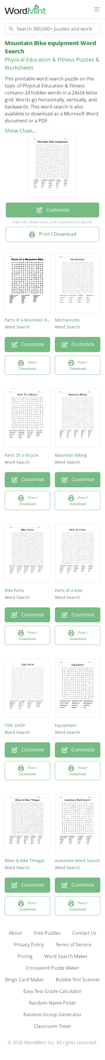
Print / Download (57, 234)
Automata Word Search (77, 860)
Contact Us (84, 933)
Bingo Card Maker (24, 979)
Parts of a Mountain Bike (28, 320)
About (15, 933)
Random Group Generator (52, 1014)
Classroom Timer (52, 1026)
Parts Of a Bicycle (21, 455)
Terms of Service (73, 944)
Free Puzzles (47, 933)
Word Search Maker (66, 956)
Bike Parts (14, 590)
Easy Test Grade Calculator (52, 991)
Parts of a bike (69, 590)
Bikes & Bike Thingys (25, 860)
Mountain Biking (71, 455)
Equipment (65, 725)
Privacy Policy (29, 944)
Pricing (25, 956)
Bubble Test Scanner (78, 979)
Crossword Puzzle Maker (52, 968)
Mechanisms (67, 320)
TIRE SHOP (15, 725)
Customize (57, 210)
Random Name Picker (52, 1003)
